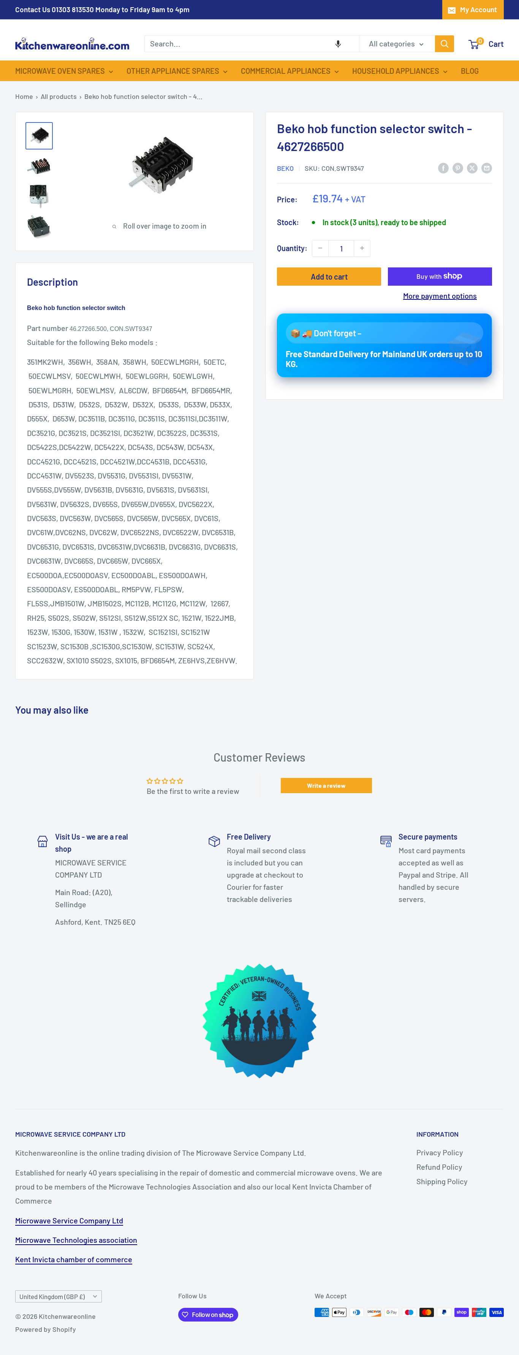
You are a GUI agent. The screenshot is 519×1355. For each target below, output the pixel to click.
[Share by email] (486, 167)
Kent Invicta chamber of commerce (73, 1259)
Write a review (326, 785)
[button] (338, 43)
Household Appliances (395, 71)
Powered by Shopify (45, 1329)
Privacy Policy (439, 1152)
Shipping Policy (442, 1181)
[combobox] (251, 43)
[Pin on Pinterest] (458, 167)
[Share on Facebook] (443, 167)
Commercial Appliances (286, 71)
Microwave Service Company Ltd (69, 1220)
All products (59, 96)
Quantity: (292, 248)
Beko (285, 168)
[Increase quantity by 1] (362, 248)
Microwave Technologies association (76, 1239)
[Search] (444, 43)
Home (24, 96)
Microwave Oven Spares (60, 71)
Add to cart (329, 276)
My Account (478, 9)
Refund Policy (439, 1166)
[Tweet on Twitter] (472, 167)
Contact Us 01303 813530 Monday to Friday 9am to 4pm (102, 9)
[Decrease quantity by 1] (320, 248)
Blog (470, 71)
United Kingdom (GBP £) (52, 1296)
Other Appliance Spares (173, 71)
